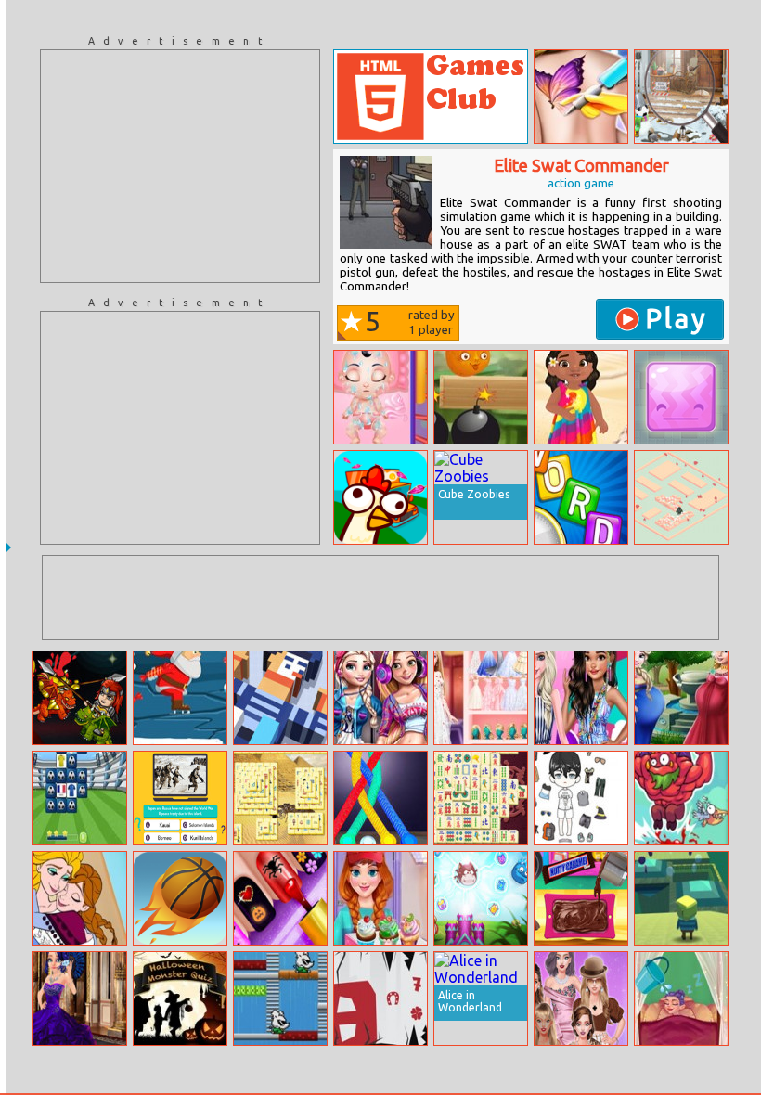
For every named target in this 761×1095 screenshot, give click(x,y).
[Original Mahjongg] (480, 798)
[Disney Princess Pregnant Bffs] (681, 698)
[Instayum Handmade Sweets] (380, 898)
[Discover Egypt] (280, 798)
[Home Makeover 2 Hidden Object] (681, 96)
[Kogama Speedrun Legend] (681, 898)
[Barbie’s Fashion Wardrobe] (480, 698)
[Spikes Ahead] (681, 397)
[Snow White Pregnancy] (380, 397)
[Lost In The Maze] (681, 497)
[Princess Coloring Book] (79, 898)
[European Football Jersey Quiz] (79, 798)
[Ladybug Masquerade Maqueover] (79, 998)
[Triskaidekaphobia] (380, 998)
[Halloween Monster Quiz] (180, 998)
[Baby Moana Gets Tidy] (581, 397)
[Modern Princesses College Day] (380, 698)
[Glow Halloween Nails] (280, 898)
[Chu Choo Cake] (280, 998)
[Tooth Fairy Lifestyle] (681, 998)
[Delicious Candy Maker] (581, 898)
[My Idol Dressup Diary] (581, 798)
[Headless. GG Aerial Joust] (79, 698)
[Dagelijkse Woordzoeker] (581, 497)
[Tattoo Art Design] (581, 96)
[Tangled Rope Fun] (380, 798)
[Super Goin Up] (681, 798)
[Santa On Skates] (180, 698)
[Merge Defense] (480, 898)
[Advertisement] (180, 166)
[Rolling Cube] (280, 698)
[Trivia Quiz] (180, 798)
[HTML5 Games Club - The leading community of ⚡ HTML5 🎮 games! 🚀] (430, 96)
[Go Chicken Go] (380, 497)
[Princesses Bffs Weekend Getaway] (581, 698)
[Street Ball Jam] (180, 898)
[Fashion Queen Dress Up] (581, 998)
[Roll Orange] (480, 397)
